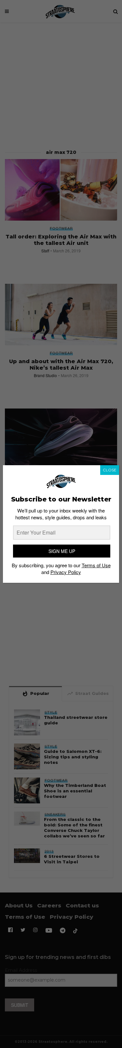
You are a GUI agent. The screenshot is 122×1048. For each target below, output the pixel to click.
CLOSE (109, 469)
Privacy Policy (65, 572)
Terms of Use (96, 565)
